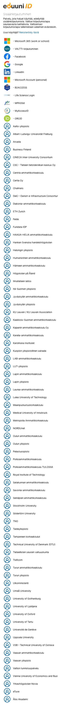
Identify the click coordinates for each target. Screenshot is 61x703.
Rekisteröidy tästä (29, 32)
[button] (30, 41)
